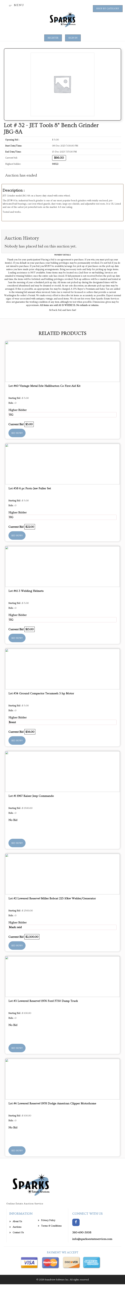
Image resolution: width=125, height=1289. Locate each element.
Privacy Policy (48, 1220)
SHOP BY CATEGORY (107, 8)
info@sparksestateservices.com (92, 1239)
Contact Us (18, 1232)
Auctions (17, 1227)
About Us (17, 1221)
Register (53, 38)
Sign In (73, 38)
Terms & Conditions (51, 1226)
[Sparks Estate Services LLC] (62, 19)
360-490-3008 (81, 1232)
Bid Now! (17, 433)
